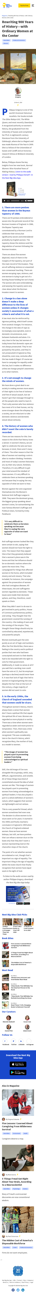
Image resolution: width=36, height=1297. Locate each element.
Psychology (16, 1189)
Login (31, 1282)
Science (25, 1189)
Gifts (14, 1280)
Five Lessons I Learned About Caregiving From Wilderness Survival (17, 1126)
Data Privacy (25, 1282)
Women (6, 43)
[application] (18, 201)
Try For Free (24, 5)
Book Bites (6, 40)
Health (25, 1133)
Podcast (19, 1280)
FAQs (24, 1280)
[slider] (30, 200)
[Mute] (26, 201)
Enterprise (30, 1280)
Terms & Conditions (14, 1282)
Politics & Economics (19, 40)
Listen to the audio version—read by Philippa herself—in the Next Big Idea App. (17, 174)
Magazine (4, 16)
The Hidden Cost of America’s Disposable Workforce (17, 1242)
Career (15, 1247)
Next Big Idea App (7, 1280)
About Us (5, 1282)
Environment (16, 1133)
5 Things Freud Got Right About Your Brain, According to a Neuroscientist (16, 1181)
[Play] (5, 201)
